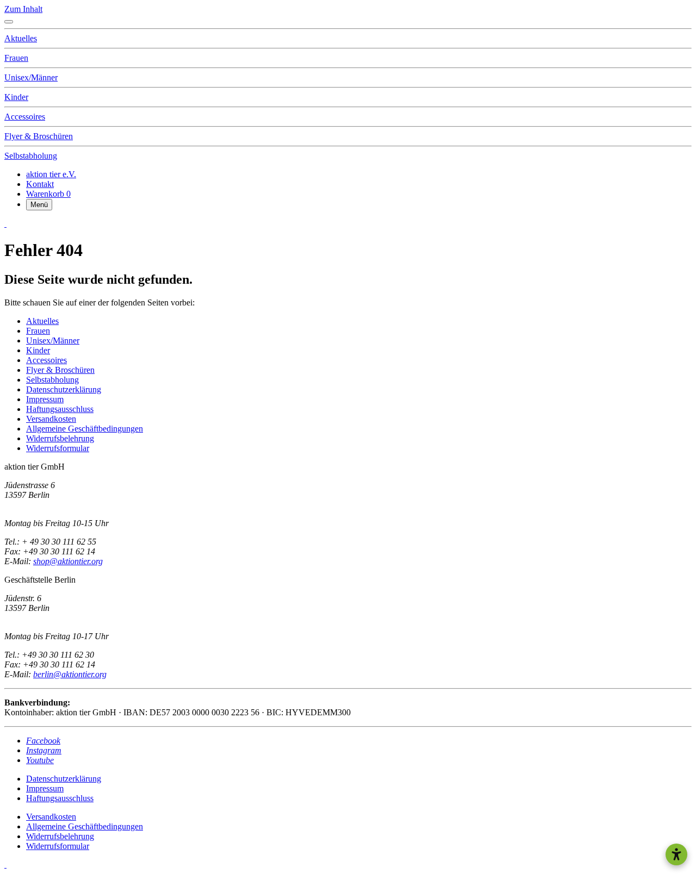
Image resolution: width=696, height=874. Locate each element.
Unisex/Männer (31, 77)
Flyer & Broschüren (38, 136)
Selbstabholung (30, 155)
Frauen (16, 58)
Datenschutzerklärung (63, 778)
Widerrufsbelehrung (60, 836)
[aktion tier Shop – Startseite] (5, 223)
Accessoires (24, 116)
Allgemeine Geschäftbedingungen (84, 826)
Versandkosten (51, 816)
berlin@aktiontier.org (70, 674)
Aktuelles (20, 38)
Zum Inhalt (23, 9)
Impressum (45, 788)
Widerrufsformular (57, 846)
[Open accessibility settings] (676, 854)
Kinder (16, 97)
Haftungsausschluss (60, 798)
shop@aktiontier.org (68, 561)
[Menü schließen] (8, 21)
